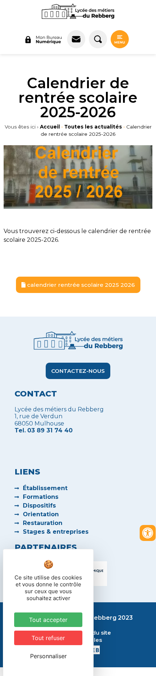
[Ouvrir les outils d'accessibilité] (148, 533)
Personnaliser (48, 656)
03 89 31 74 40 (50, 430)
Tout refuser (48, 638)
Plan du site (94, 632)
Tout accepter (48, 619)
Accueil (50, 127)
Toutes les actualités (93, 127)
